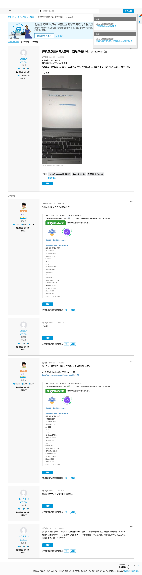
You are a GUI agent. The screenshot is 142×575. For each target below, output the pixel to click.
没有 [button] (73, 310)
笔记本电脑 (22, 17)
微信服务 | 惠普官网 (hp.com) (55, 240)
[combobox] (69, 11)
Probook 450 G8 (79, 174)
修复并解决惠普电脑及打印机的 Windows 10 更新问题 (114, 41)
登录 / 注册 (128, 11)
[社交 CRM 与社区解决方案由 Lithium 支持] (124, 566)
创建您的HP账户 (44, 36)
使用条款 (127, 571)
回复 (48, 183)
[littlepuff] (23, 52)
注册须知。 (136, 571)
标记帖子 (24, 78)
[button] (131, 49)
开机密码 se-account (95, 174)
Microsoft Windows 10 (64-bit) (59, 174)
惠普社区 (11, 17)
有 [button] (66, 310)
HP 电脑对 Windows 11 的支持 (106, 26)
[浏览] (10, 11)
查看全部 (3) (52, 178)
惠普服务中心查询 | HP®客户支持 (56, 245)
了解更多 (59, 36)
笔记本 (32, 17)
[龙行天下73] (23, 493)
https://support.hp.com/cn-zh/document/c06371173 (60, 375)
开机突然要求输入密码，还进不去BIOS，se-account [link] (55, 17)
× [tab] (135, 16)
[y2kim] (23, 205)
